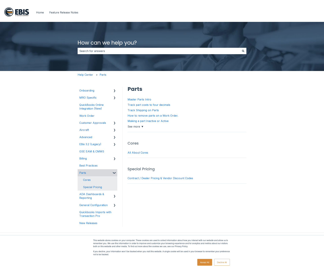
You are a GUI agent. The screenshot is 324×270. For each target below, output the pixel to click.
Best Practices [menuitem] (88, 165)
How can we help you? (107, 42)
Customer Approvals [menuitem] (92, 122)
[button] (114, 90)
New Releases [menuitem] (88, 223)
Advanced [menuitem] (85, 137)
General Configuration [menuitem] (93, 205)
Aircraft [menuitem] (84, 130)
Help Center (85, 74)
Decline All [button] (222, 262)
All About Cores (138, 152)
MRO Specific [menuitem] (88, 97)
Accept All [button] (204, 262)
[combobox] (159, 51)
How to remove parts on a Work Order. (153, 115)
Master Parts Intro (139, 99)
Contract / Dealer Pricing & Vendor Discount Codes (160, 178)
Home (40, 12)
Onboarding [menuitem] (86, 90)
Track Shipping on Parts (143, 110)
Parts (103, 74)
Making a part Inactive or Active (148, 121)
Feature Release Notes (63, 12)
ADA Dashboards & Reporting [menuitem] (91, 196)
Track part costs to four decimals (149, 104)
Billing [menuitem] (83, 158)
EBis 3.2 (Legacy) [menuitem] (90, 144)
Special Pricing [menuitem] (92, 187)
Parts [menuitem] (82, 172)
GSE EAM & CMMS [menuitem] (91, 151)
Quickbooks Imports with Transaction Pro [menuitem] (95, 214)
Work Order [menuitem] (86, 115)
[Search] (243, 51)
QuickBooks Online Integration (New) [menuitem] (91, 106)
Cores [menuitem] (87, 180)
